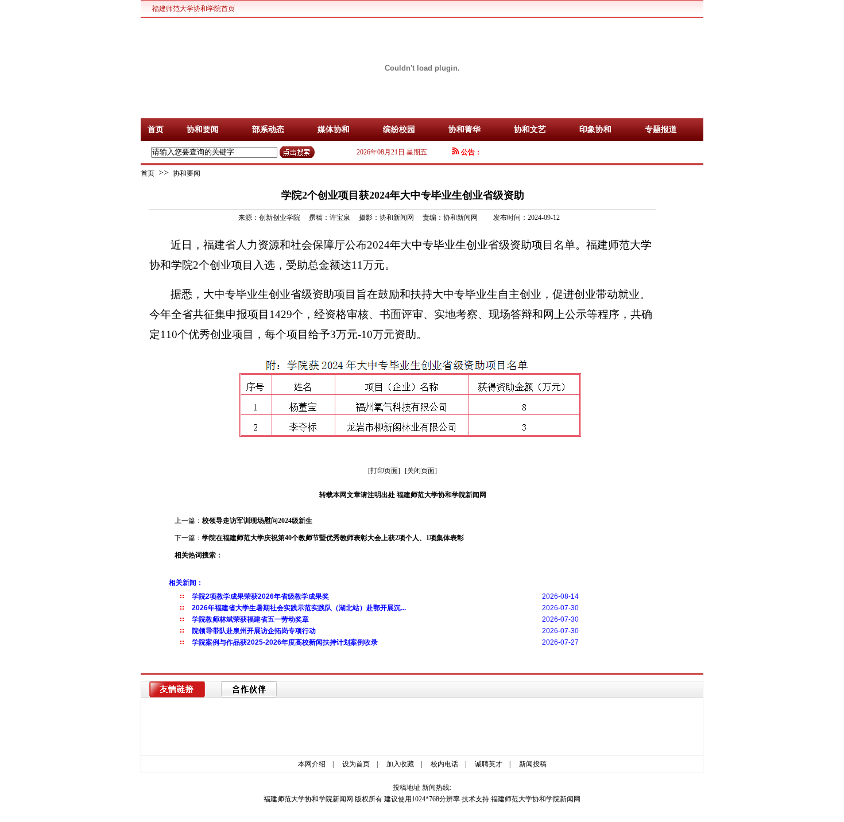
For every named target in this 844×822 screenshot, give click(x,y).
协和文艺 (530, 129)
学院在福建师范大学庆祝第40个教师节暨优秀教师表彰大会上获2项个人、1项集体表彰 (333, 538)
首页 (156, 129)
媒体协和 (334, 129)
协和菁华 (464, 129)
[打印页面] (384, 471)
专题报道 (661, 129)
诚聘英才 (488, 764)
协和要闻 (203, 129)
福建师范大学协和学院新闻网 (535, 799)
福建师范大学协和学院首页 (193, 9)
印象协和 (595, 129)
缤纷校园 (399, 129)
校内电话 (444, 764)
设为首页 (356, 764)
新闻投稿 (533, 764)
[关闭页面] (421, 471)
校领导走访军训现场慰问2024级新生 (257, 521)
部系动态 (268, 129)
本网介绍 (312, 764)
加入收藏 (400, 764)
